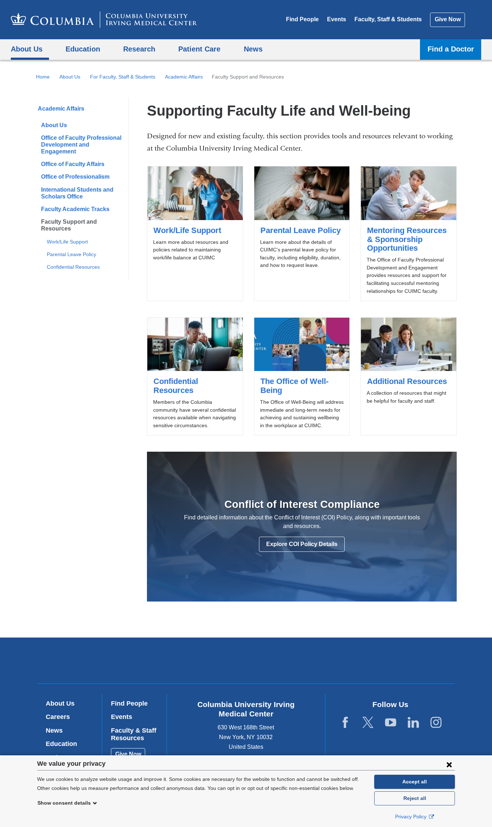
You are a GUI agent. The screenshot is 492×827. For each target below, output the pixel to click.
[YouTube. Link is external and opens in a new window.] (391, 723)
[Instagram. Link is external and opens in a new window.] (436, 723)
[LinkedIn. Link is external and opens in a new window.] (413, 723)
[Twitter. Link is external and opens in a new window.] (368, 723)
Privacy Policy (411, 816)
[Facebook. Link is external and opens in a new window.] (345, 723)
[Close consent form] (449, 764)
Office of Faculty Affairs (72, 164)
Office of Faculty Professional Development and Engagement (81, 145)
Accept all (414, 781)
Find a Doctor (451, 49)
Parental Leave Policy (71, 254)
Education (61, 743)
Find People (302, 19)
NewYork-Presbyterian (298, 662)
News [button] (253, 49)
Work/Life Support (67, 242)
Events (336, 19)
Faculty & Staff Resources (133, 734)
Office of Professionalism (75, 177)
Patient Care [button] (199, 49)
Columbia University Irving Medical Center (200, 660)
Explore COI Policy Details (301, 544)
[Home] (104, 20)
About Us (69, 77)
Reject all (414, 798)
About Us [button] (27, 49)
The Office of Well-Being (301, 376)
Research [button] (139, 49)
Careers (58, 716)
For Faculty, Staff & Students (122, 77)
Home (43, 77)
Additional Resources (408, 376)
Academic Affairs (184, 77)
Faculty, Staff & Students (388, 19)
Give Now (448, 19)
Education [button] (83, 49)
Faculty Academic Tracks (75, 209)
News (54, 730)
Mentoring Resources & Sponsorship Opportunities (408, 233)
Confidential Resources (73, 267)
